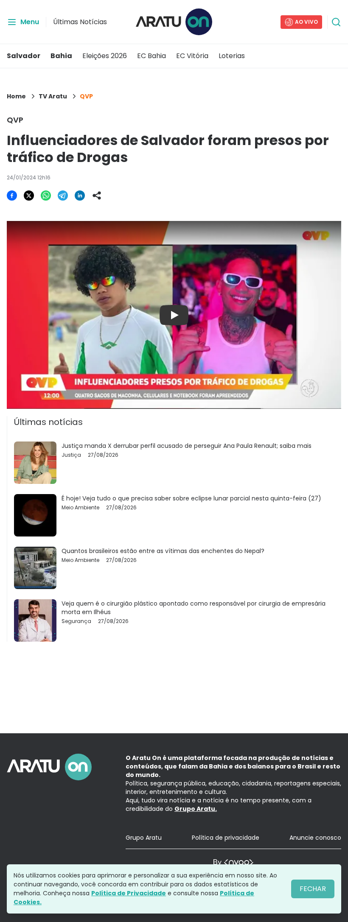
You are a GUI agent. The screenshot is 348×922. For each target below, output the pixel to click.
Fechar (313, 889)
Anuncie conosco (315, 837)
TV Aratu (53, 96)
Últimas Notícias (80, 22)
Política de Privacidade (128, 893)
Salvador (23, 56)
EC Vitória (192, 56)
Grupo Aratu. (195, 809)
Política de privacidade (225, 837)
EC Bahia (151, 56)
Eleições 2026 (104, 56)
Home (16, 96)
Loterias (232, 56)
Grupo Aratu (144, 837)
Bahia (61, 56)
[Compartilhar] (97, 195)
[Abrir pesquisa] (336, 22)
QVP (86, 96)
